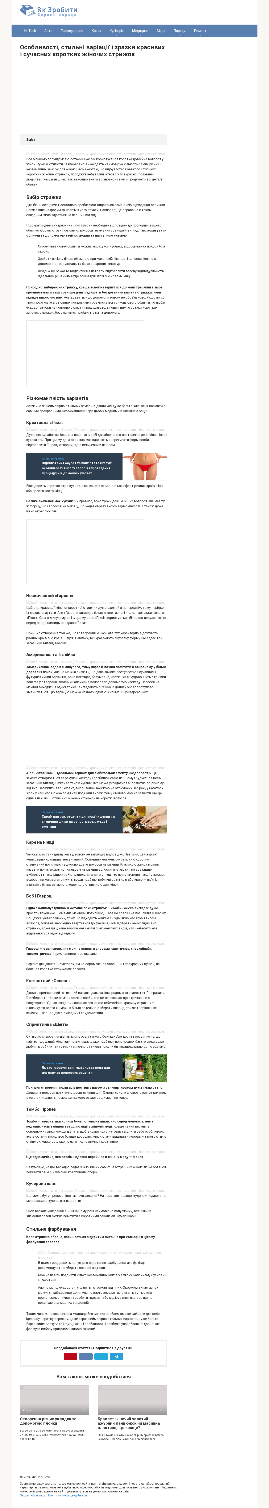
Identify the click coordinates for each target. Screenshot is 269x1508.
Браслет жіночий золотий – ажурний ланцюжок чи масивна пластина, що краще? (129, 1423)
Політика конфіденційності (67, 1495)
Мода (161, 31)
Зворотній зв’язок (33, 1495)
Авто (48, 31)
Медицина (140, 31)
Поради (180, 31)
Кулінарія (116, 31)
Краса (96, 31)
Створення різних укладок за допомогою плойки (48, 1421)
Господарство (72, 31)
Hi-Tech (30, 31)
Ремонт (200, 31)
